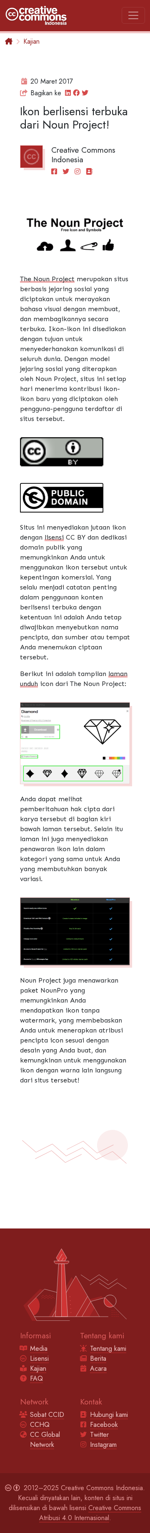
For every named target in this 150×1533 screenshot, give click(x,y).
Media (39, 1348)
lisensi (54, 537)
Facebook (104, 1424)
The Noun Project (47, 279)
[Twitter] (67, 171)
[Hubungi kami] (89, 171)
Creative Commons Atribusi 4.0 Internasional (90, 1513)
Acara (98, 1368)
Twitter (99, 1434)
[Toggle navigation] (133, 15)
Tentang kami (108, 1348)
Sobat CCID (47, 1414)
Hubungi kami (109, 1414)
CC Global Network (45, 1439)
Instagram (103, 1444)
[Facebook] (55, 171)
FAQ (36, 1378)
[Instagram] (79, 171)
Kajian (31, 41)
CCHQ (40, 1424)
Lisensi (39, 1358)
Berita (98, 1358)
